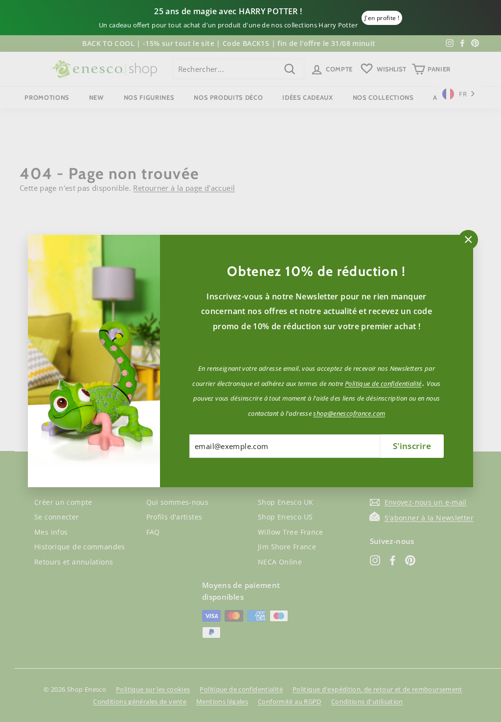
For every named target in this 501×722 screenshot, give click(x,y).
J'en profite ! (381, 18)
